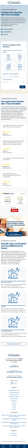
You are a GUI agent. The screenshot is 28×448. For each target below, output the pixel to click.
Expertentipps (14, 398)
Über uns (14, 402)
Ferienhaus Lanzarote (14, 396)
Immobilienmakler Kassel (14, 390)
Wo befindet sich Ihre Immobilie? (10, 73)
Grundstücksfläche (7, 79)
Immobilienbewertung (14, 392)
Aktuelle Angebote (14, 394)
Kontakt (14, 405)
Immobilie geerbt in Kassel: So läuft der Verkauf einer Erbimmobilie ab (14, 423)
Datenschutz (14, 435)
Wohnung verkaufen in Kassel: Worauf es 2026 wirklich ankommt (14, 426)
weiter (22, 87)
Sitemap (14, 409)
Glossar (14, 407)
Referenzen (14, 400)
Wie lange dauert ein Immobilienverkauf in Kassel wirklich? (14, 419)
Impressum (14, 433)
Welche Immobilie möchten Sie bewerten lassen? (12, 51)
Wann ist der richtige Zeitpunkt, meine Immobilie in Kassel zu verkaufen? (14, 415)
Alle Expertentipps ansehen (14, 344)
